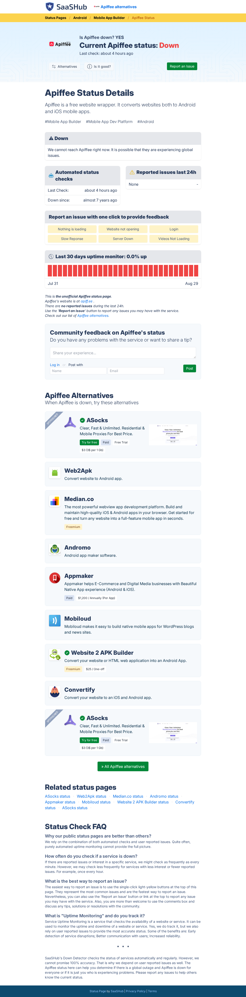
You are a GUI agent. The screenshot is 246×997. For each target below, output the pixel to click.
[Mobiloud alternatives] (55, 620)
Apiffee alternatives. (93, 315)
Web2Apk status (91, 796)
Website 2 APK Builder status (143, 802)
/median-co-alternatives (70, 493)
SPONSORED (52, 419)
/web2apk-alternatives (69, 465)
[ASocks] (70, 422)
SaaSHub (117, 991)
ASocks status (57, 796)
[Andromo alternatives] (55, 549)
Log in (55, 365)
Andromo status (164, 796)
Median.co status (128, 796)
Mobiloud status (96, 802)
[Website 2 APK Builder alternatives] (55, 655)
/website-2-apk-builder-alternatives (81, 647)
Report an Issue (182, 66)
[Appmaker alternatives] (55, 578)
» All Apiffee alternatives (123, 766)
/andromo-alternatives (69, 541)
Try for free (89, 442)
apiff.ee (86, 301)
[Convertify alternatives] (55, 691)
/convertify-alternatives (70, 684)
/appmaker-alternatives (70, 570)
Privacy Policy (136, 991)
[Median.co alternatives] (55, 501)
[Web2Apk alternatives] (55, 472)
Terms (152, 991)
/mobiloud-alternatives (69, 613)
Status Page (98, 991)
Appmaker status (60, 802)
